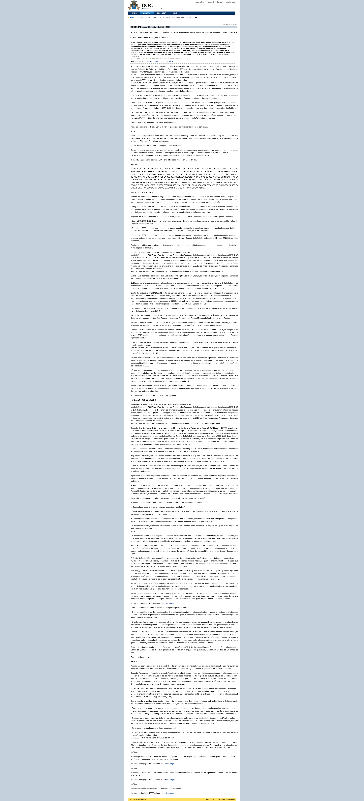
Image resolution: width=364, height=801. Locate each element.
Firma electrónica (156, 62)
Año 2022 (156, 18)
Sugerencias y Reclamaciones (225, 799)
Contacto (220, 2)
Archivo (147, 13)
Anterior (225, 24)
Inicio (134, 13)
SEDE (175, 13)
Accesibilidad (199, 2)
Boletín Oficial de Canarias (153, 6)
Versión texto (230, 2)
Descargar (169, 62)
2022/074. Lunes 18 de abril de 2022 (176, 18)
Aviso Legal (210, 799)
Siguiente (234, 24)
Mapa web (210, 2)
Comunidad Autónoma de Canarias (134, 6)
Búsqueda (161, 13)
